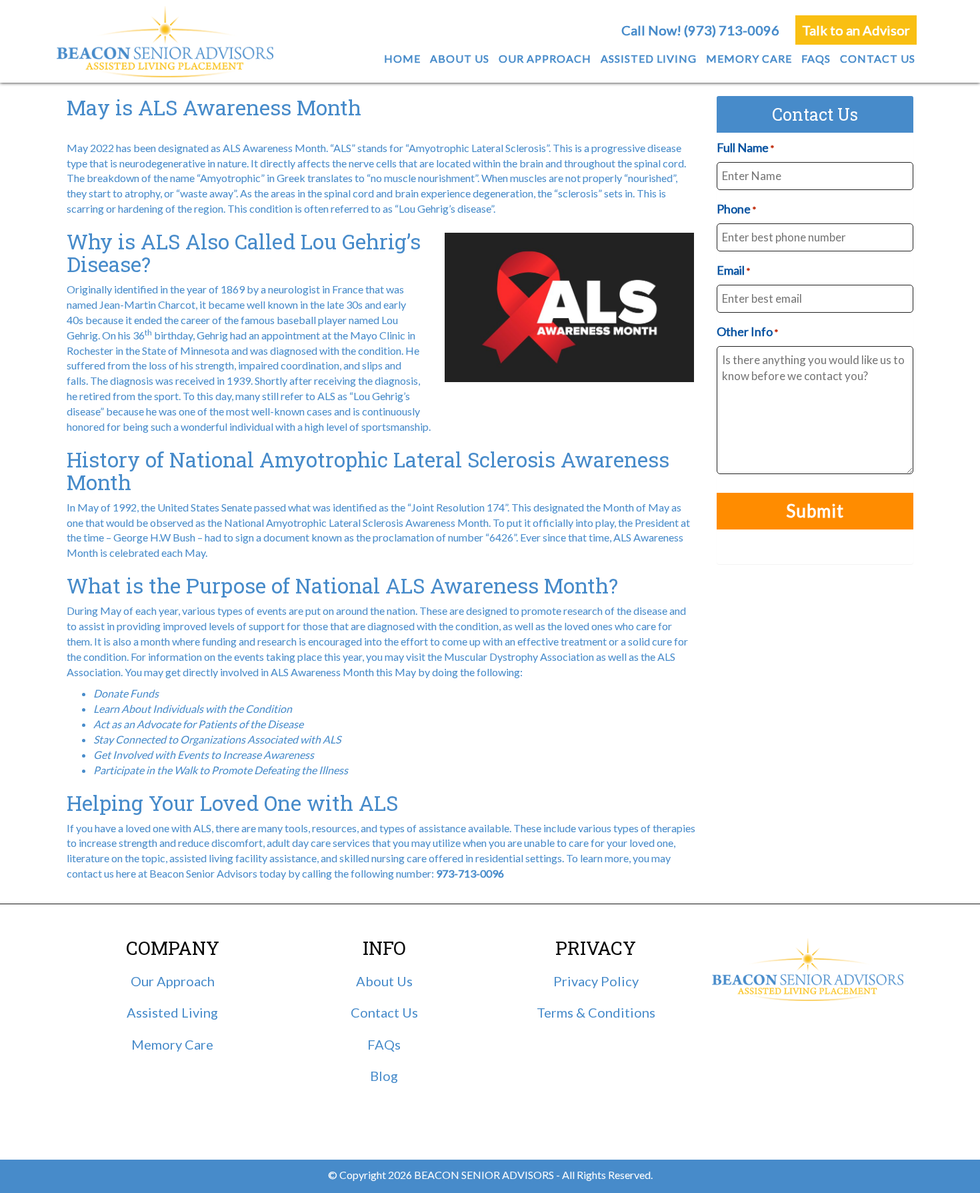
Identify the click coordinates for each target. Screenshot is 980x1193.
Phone (736, 208)
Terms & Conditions (596, 1012)
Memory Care (172, 1044)
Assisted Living (172, 1012)
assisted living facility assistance (243, 858)
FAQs (384, 1044)
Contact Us (384, 1012)
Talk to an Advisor (856, 30)
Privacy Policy (596, 981)
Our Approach (173, 981)
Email (733, 270)
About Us (384, 981)
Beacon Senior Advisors (203, 873)
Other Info (747, 331)
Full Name (745, 147)
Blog (384, 1076)
